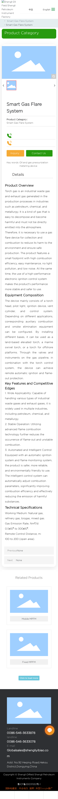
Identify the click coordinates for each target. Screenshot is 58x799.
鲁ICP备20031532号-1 (29, 784)
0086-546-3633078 (21, 741)
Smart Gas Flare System (20, 21)
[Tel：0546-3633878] (36, 795)
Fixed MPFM (29, 662)
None (20, 550)
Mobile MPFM (29, 618)
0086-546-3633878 (21, 732)
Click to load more (29, 678)
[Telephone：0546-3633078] (51, 795)
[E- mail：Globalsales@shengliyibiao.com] (7, 795)
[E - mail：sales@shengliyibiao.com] (22, 795)
